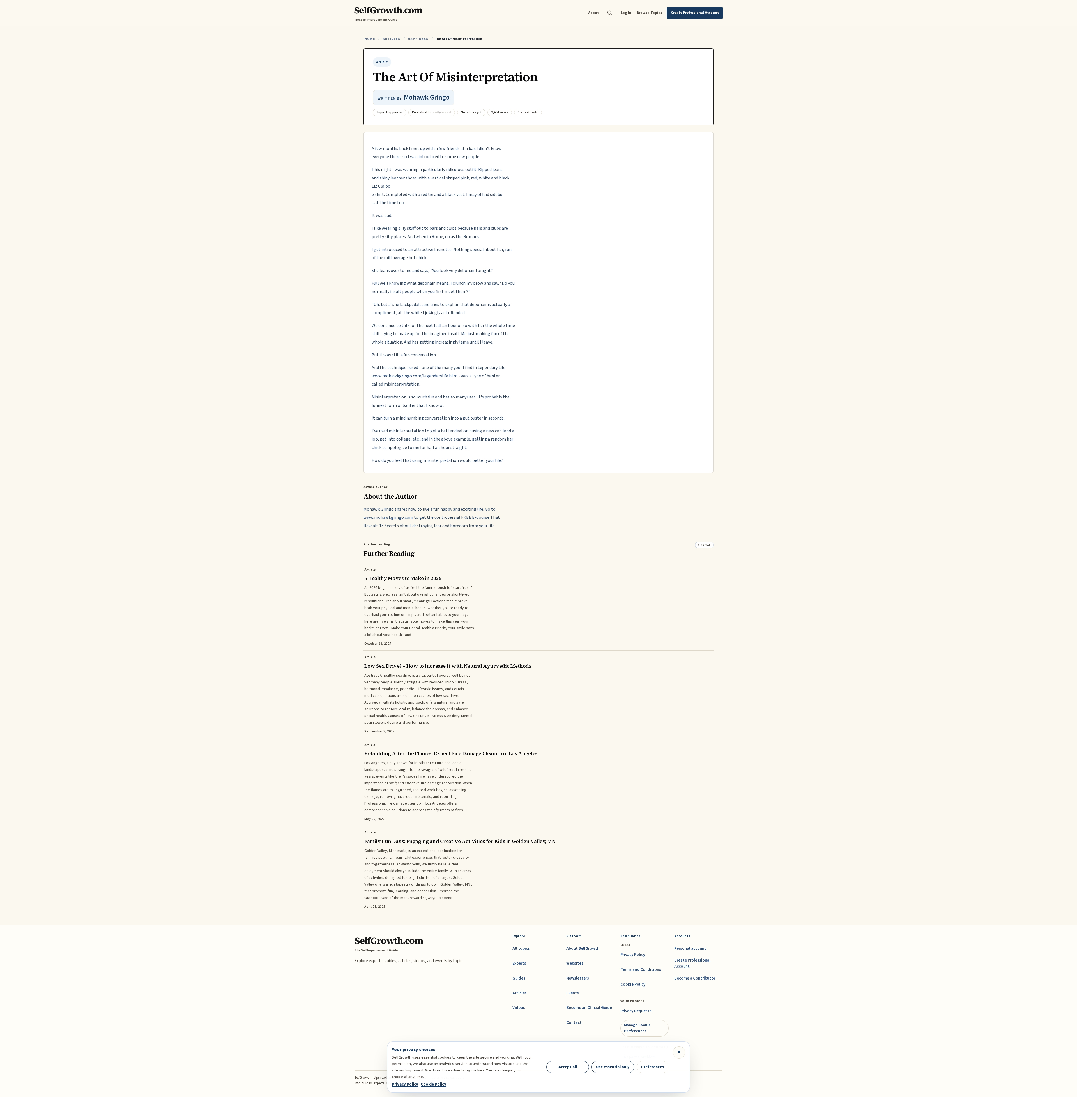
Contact (574, 1022)
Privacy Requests (636, 1011)
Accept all (567, 1067)
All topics (521, 948)
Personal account (690, 948)
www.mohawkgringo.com (388, 517)
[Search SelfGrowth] (610, 13)
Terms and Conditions (640, 969)
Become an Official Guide (589, 1008)
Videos (518, 1008)
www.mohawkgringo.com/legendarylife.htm (414, 376)
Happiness (418, 38)
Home (370, 38)
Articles (391, 38)
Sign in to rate (528, 112)
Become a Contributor (694, 978)
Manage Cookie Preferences (637, 1027)
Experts (519, 963)
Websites (574, 963)
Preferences (652, 1067)
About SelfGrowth (582, 948)
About (593, 12)
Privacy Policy (632, 955)
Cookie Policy (632, 984)
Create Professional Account (692, 963)
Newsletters (577, 978)
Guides (518, 978)
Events (572, 993)
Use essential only (613, 1067)
